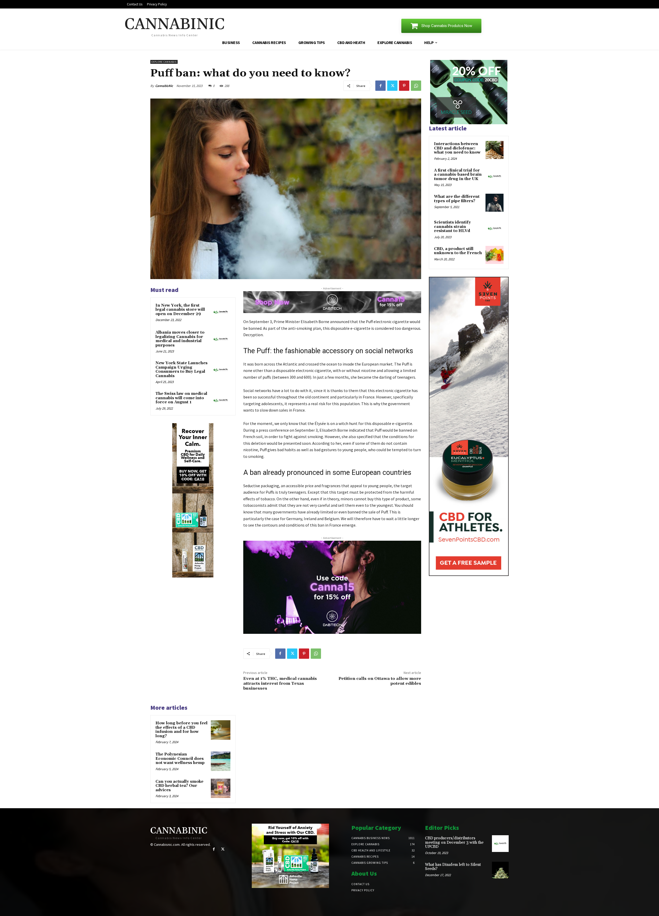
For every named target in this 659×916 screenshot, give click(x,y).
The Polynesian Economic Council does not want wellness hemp (180, 758)
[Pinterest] (404, 86)
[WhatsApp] (416, 86)
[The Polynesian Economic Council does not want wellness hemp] (220, 761)
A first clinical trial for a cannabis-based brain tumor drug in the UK (458, 174)
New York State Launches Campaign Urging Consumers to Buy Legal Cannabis (181, 369)
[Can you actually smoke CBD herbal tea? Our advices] (220, 788)
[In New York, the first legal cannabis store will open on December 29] (220, 312)
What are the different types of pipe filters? (457, 198)
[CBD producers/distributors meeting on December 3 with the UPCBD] (500, 843)
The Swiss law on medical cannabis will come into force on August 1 (181, 398)
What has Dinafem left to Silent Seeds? (453, 866)
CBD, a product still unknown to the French (458, 251)
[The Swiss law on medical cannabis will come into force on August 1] (220, 400)
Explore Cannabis (164, 62)
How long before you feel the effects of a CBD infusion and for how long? (181, 730)
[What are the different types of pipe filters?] (494, 203)
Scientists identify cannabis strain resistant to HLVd (452, 226)
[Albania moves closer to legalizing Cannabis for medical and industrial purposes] (220, 339)
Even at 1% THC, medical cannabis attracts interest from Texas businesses (280, 683)
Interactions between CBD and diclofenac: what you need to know (457, 148)
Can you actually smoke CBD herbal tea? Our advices (179, 786)
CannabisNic (164, 86)
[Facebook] (380, 86)
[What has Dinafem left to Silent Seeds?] (500, 870)
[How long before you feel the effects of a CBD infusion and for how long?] (220, 730)
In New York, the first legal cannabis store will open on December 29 (180, 309)
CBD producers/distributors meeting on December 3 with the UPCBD (454, 842)
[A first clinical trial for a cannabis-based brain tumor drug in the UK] (494, 176)
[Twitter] (392, 86)
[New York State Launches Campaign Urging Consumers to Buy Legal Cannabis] (220, 370)
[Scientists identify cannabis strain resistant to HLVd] (494, 228)
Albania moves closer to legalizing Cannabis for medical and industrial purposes (179, 339)
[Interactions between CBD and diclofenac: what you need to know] (494, 150)
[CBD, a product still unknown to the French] (494, 255)
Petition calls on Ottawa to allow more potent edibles (380, 681)
